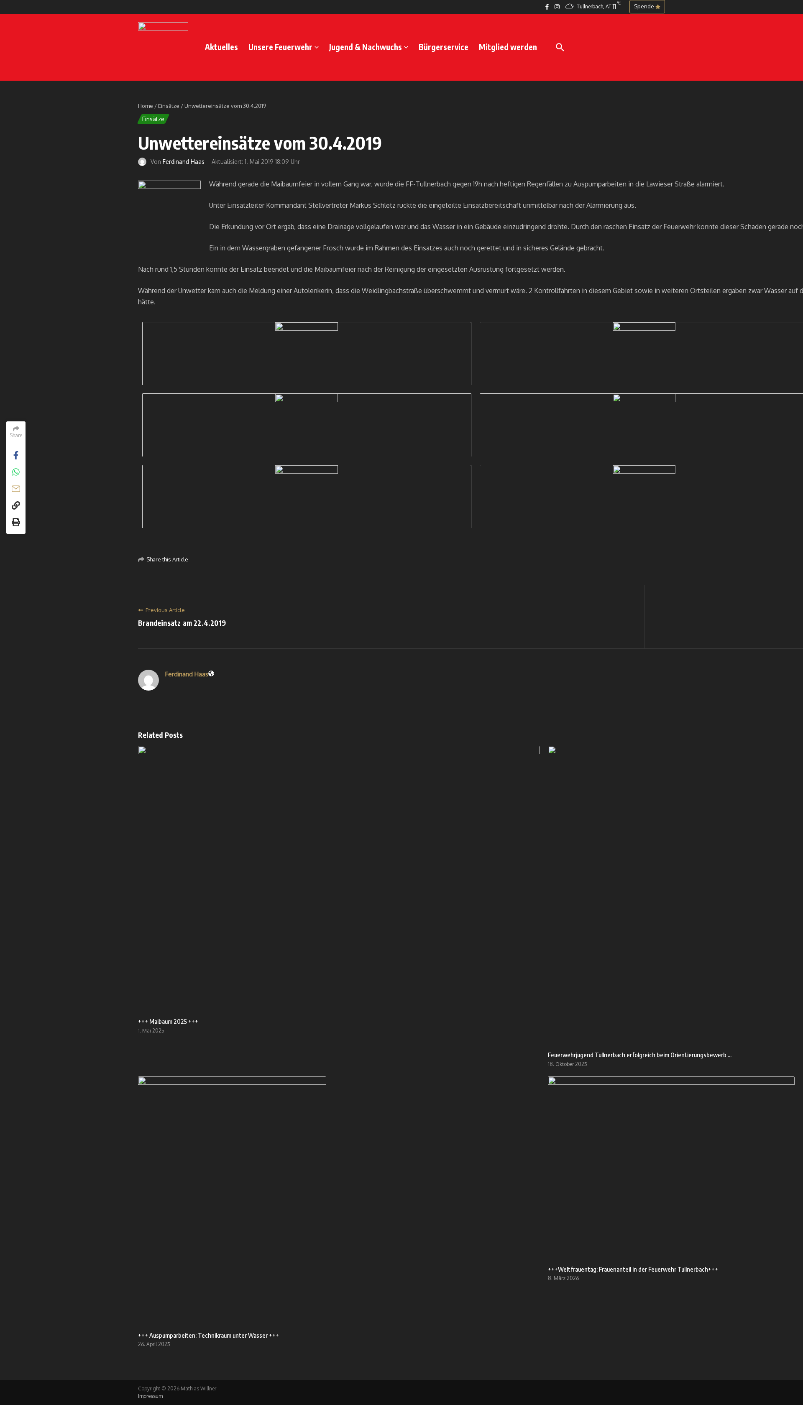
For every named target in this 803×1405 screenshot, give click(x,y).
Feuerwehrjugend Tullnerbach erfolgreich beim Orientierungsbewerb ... (639, 1054)
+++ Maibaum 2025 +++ (168, 1021)
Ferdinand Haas (184, 161)
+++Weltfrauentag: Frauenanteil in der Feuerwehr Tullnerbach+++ (633, 1269)
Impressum (150, 1396)
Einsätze (168, 105)
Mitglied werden (508, 47)
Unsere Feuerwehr (280, 47)
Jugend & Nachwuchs (365, 47)
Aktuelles (221, 47)
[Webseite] (211, 674)
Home (145, 105)
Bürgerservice (443, 47)
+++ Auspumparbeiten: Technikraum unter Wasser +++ (208, 1335)
